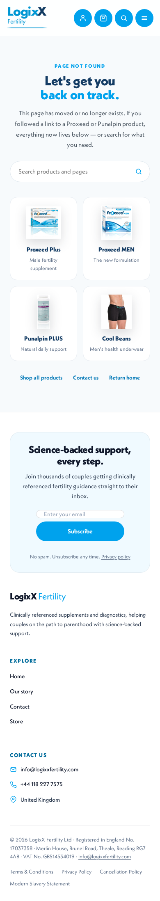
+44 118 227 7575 (42, 784)
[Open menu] (144, 18)
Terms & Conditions (31, 871)
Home (17, 676)
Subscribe (80, 531)
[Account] (83, 18)
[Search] (124, 18)
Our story (21, 691)
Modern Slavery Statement (40, 883)
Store (16, 721)
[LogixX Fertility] (27, 18)
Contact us (85, 377)
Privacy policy (115, 556)
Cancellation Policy (121, 871)
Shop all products (41, 377)
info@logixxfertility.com (49, 769)
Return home (124, 377)
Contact (20, 706)
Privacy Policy (76, 871)
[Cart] (103, 18)
